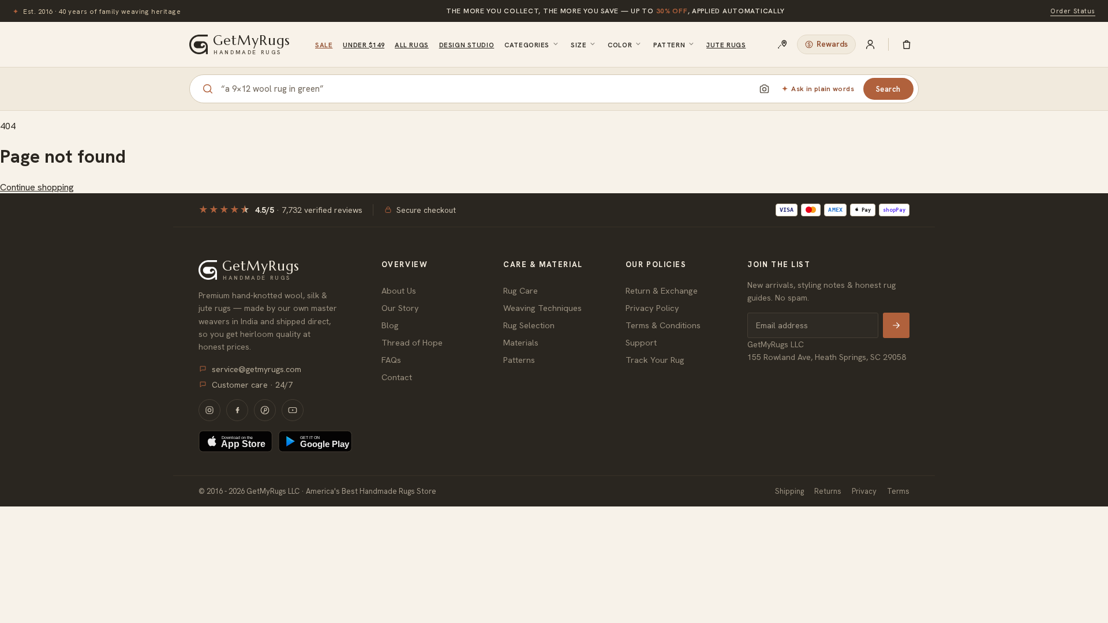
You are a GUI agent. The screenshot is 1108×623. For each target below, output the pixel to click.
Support (641, 342)
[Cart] (906, 44)
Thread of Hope (412, 342)
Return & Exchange (662, 290)
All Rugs (412, 44)
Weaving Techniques (542, 307)
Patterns (519, 359)
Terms (898, 491)
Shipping (789, 491)
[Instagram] (209, 410)
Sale (323, 44)
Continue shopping (37, 187)
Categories (526, 44)
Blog (390, 325)
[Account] (870, 44)
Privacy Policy (652, 307)
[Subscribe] (896, 325)
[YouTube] (293, 410)
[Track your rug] (782, 44)
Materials (520, 342)
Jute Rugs (726, 44)
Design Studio (466, 44)
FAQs (391, 359)
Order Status (1072, 10)
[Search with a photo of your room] (764, 89)
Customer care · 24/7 (252, 385)
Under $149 (363, 44)
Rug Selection (529, 325)
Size (578, 44)
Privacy (864, 491)
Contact (396, 376)
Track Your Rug (655, 359)
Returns (827, 491)
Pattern (669, 44)
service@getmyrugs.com (256, 369)
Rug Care (520, 290)
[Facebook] (237, 410)
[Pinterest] (265, 410)
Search (888, 89)
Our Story (400, 307)
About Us (398, 290)
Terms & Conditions (663, 325)
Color (620, 44)
